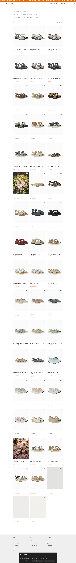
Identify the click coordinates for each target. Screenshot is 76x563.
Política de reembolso (51, 545)
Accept (37, 560)
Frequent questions (33, 545)
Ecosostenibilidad (16, 545)
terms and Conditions (34, 543)
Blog (14, 547)
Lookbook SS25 (16, 543)
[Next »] (45, 526)
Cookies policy (49, 543)
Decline (49, 560)
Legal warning (49, 540)
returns (31, 541)
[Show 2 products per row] (58, 22)
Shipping (31, 540)
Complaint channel (33, 547)
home (14, 540)
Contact (14, 548)
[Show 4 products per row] (61, 22)
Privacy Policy (44, 558)
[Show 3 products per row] (59, 22)
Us (13, 541)
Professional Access (16, 550)
